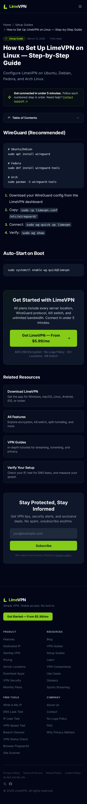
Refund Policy (54, 772)
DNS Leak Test (13, 711)
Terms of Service (33, 772)
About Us (53, 705)
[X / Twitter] (4, 783)
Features (9, 639)
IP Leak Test (11, 718)
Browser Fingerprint (16, 746)
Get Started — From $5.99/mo (28, 616)
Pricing (7, 659)
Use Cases (54, 673)
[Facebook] (10, 783)
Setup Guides (24, 24)
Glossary (52, 680)
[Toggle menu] (80, 6)
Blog (50, 639)
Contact (52, 711)
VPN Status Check (15, 739)
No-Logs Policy (57, 718)
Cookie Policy (73, 772)
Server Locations (14, 666)
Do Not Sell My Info (14, 777)
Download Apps (13, 673)
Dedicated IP (11, 646)
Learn (50, 659)
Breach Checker (13, 732)
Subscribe (43, 546)
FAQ (49, 725)
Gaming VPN (11, 653)
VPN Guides (55, 646)
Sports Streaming (58, 687)
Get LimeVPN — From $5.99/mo (41, 338)
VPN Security (12, 680)
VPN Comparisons (59, 666)
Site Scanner (11, 752)
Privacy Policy (11, 772)
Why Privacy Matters (61, 732)
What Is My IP (12, 705)
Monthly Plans (12, 687)
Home (7, 24)
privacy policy (63, 555)
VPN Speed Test (14, 725)
